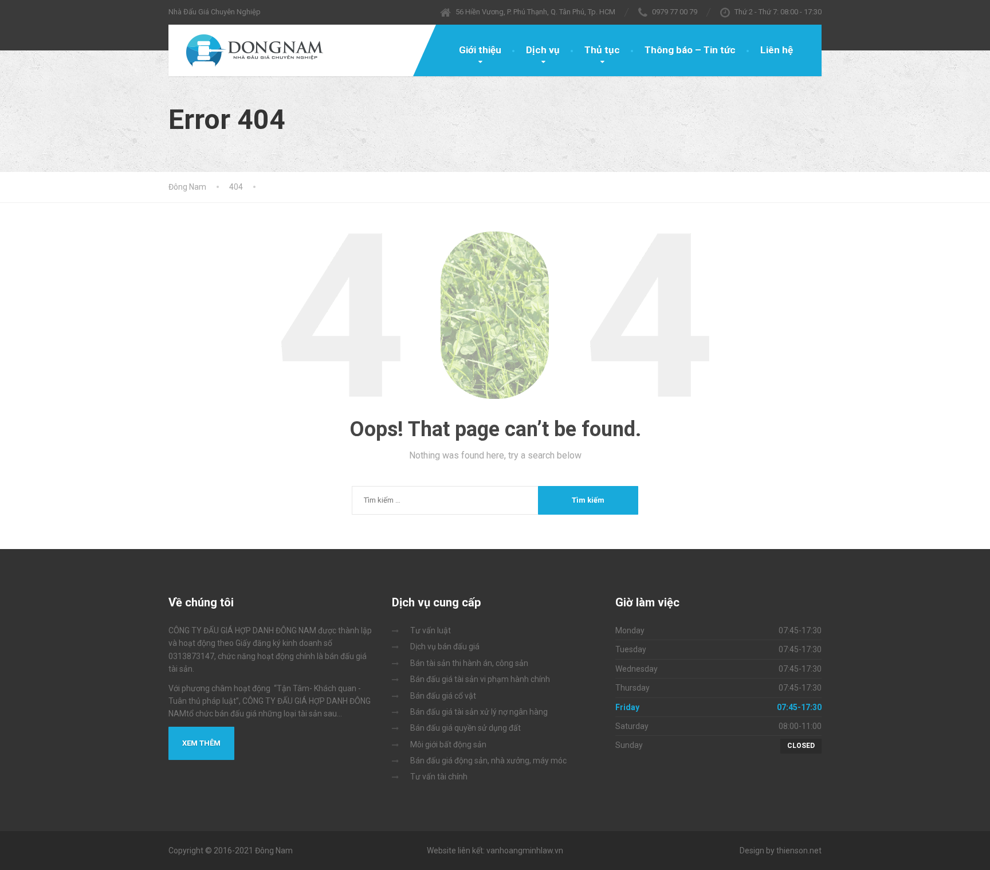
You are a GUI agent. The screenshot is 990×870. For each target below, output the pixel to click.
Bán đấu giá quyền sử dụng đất (465, 727)
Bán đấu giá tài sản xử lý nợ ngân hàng (479, 711)
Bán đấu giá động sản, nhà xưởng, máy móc (488, 760)
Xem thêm (201, 743)
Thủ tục (602, 50)
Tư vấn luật (430, 630)
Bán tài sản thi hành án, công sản (469, 663)
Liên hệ (776, 50)
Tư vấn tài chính (438, 776)
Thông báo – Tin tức (690, 50)
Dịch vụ (543, 50)
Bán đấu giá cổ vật (443, 695)
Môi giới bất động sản (448, 744)
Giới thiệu (480, 50)
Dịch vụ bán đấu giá (445, 646)
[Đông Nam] (247, 50)
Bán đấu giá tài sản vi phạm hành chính (480, 679)
